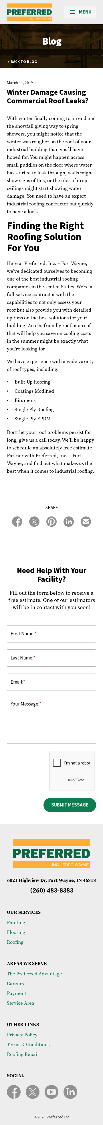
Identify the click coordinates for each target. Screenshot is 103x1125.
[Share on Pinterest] (51, 521)
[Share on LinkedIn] (69, 521)
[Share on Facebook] (17, 521)
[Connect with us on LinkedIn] (70, 1092)
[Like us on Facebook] (14, 1092)
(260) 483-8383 (51, 890)
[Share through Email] (86, 521)
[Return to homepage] (29, 12)
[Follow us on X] (32, 1092)
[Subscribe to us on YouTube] (51, 1092)
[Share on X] (34, 521)
